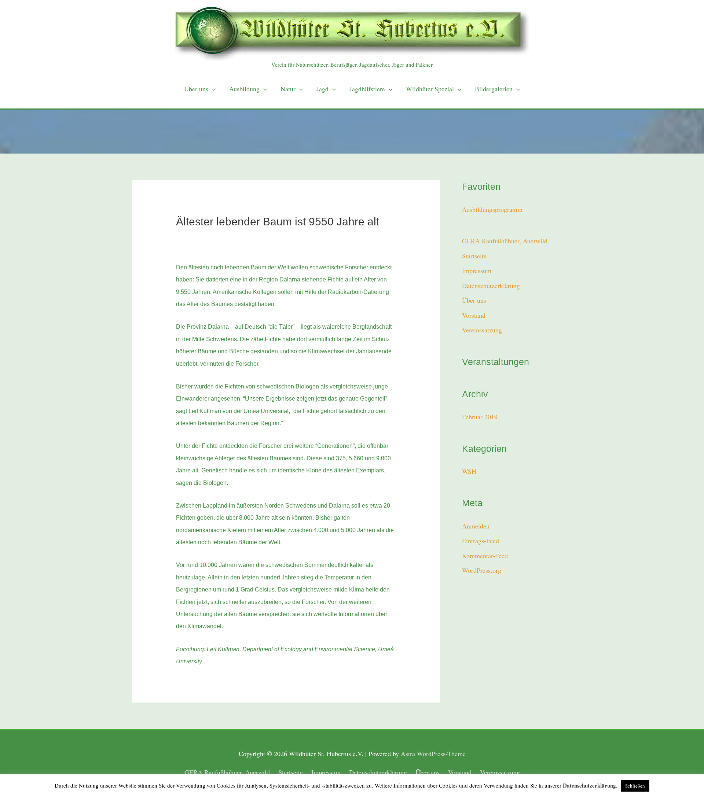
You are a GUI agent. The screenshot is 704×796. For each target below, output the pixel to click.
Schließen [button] (635, 785)
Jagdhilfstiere (367, 88)
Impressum (476, 270)
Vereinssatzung (482, 329)
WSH (469, 471)
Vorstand (473, 315)
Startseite (474, 255)
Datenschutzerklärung (491, 285)
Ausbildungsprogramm (492, 209)
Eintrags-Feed (480, 540)
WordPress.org (481, 570)
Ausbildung (244, 88)
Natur (288, 88)
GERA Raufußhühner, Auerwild (504, 240)
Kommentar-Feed (485, 555)
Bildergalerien (494, 88)
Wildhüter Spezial (430, 88)
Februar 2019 (480, 416)
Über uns (196, 88)
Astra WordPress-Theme (433, 753)
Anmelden (475, 526)
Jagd (322, 88)
